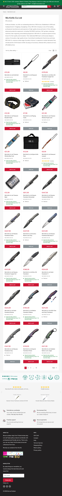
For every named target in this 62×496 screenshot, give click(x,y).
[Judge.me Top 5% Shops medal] (50, 377)
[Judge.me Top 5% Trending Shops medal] (56, 377)
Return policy (37, 447)
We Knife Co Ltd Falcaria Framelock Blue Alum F (48, 234)
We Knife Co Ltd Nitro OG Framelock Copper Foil (48, 75)
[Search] (49, 6)
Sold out (31, 90)
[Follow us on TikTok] (10, 486)
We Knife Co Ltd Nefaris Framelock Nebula (29, 311)
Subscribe (8, 480)
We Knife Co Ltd (11, 12)
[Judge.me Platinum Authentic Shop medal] (31, 377)
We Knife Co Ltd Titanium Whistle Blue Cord (11, 155)
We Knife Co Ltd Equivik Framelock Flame (29, 349)
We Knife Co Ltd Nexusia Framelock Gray (11, 349)
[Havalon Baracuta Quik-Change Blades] (45, 398)
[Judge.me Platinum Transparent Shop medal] (37, 377)
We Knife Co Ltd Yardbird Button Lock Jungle (48, 349)
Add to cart (12, 90)
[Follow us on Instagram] (7, 486)
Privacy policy (37, 450)
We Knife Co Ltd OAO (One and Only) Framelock (49, 311)
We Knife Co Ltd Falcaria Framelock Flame (11, 234)
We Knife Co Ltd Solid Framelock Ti (47, 273)
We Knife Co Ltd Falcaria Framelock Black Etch (48, 196)
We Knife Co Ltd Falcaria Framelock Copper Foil (11, 273)
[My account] (54, 6)
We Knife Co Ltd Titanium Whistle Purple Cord (48, 116)
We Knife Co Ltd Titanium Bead (11, 196)
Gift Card (36, 435)
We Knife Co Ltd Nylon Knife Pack (30, 155)
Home (4, 12)
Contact (36, 438)
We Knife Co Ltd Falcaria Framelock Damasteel (29, 196)
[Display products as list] (56, 50)
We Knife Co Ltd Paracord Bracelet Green (11, 116)
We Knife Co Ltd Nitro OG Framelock (30, 273)
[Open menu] (4, 6)
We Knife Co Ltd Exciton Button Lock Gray (29, 234)
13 (36, 368)
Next (53, 368)
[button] (2, 392)
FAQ (35, 440)
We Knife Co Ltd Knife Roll (12, 75)
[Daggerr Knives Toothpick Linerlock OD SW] (17, 398)
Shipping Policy (38, 445)
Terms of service (38, 443)
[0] (58, 6)
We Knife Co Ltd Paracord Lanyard (30, 75)
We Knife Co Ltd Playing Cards (29, 116)
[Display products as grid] (53, 50)
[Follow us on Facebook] (4, 486)
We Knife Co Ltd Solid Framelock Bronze (10, 311)
